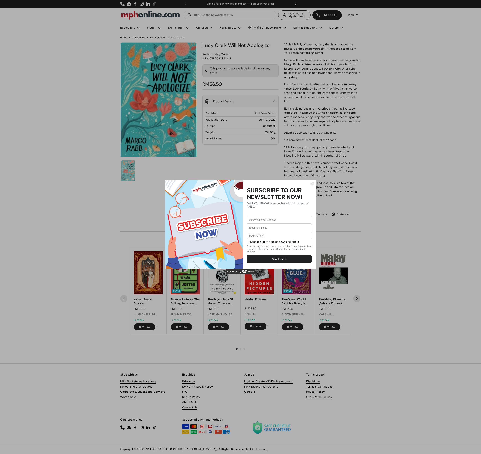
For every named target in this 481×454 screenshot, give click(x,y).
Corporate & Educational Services (142, 392)
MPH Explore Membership (261, 387)
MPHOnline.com (256, 449)
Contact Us (189, 407)
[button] (327, 15)
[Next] (356, 298)
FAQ (185, 392)
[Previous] (123, 298)
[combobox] (230, 15)
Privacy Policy (315, 392)
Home (123, 37)
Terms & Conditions (319, 387)
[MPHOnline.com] (150, 15)
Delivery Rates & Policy (197, 387)
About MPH (189, 402)
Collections (138, 37)
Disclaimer (313, 381)
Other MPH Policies (319, 397)
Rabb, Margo (221, 54)
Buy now (144, 327)
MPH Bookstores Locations (138, 381)
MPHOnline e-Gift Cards (136, 387)
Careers (249, 392)
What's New (128, 397)
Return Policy (191, 397)
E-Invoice (188, 381)
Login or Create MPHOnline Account (268, 381)
